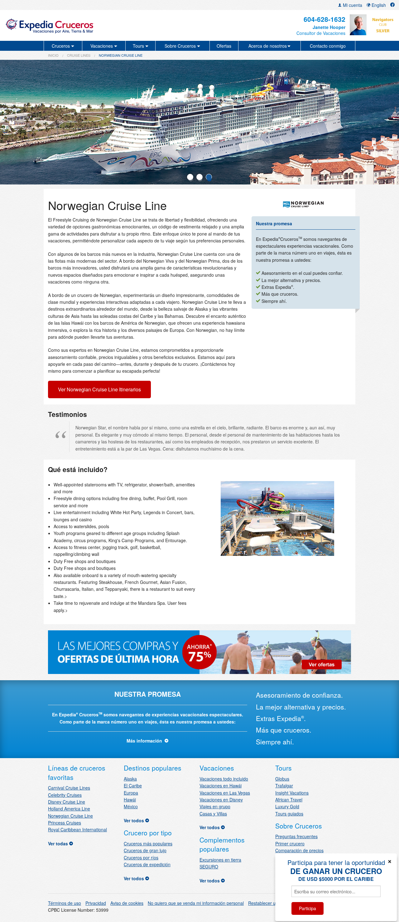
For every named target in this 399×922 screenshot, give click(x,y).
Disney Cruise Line (66, 802)
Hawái (130, 799)
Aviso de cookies (126, 903)
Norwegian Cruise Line (70, 816)
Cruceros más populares (148, 843)
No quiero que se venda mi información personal (196, 903)
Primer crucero (290, 843)
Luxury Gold (287, 806)
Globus (282, 779)
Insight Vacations (292, 793)
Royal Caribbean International (77, 829)
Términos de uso (64, 903)
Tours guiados (289, 813)
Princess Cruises (64, 822)
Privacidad (95, 903)
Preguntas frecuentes (296, 836)
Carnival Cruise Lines (69, 788)
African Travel (288, 799)
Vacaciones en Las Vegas (225, 793)
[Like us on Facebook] (392, 5)
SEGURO (209, 866)
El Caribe (133, 785)
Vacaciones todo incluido (224, 779)
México (131, 806)
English (378, 5)
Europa (131, 793)
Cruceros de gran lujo (145, 850)
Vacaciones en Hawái (221, 785)
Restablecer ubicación (270, 903)
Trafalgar (284, 785)
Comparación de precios (299, 850)
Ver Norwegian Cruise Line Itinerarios (99, 389)
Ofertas (224, 46)
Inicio (53, 55)
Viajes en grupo (215, 806)
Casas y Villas (213, 813)
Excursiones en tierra (220, 860)
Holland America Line (69, 808)
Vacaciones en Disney (221, 799)
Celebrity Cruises (65, 795)
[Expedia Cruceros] (68, 25)
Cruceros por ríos (141, 857)
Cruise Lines (78, 55)
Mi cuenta (352, 5)
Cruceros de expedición (147, 864)
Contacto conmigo (328, 46)
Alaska (130, 779)
